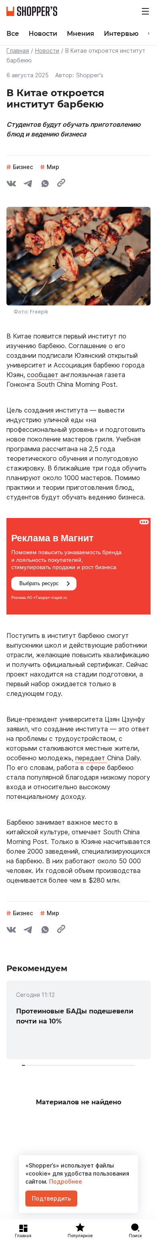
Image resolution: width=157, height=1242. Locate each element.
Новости (47, 50)
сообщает (43, 375)
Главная (17, 50)
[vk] (11, 185)
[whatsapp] (45, 185)
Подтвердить (51, 1198)
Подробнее (65, 1181)
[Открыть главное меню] (145, 11)
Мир (53, 166)
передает (91, 758)
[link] (78, 1019)
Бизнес (23, 166)
